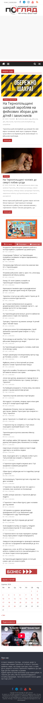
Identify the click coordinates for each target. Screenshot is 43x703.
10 (3, 599)
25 (9, 606)
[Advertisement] (21, 37)
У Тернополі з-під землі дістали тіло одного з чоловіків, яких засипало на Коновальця (19, 488)
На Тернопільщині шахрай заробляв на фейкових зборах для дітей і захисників (20, 109)
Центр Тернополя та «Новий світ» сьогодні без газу (21, 419)
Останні (9, 244)
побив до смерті (19, 191)
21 (26, 602)
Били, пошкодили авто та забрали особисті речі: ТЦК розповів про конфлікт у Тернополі (20, 457)
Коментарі (36, 244)
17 (3, 602)
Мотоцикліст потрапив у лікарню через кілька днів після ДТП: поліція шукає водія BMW (21, 402)
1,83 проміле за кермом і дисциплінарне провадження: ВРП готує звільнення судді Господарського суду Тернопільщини (17, 512)
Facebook (21, 119)
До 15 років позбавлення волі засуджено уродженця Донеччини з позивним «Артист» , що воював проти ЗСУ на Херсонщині (20, 306)
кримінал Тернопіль (9, 188)
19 (15, 602)
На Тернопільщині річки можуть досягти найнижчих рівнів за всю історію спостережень (21, 315)
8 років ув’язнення (24, 185)
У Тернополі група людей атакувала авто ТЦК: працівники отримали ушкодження (19, 465)
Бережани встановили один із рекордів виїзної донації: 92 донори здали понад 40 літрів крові (19, 289)
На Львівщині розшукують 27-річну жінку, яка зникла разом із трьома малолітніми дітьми (21, 389)
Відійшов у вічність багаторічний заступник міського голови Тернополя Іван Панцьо (18, 363)
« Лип (3, 615)
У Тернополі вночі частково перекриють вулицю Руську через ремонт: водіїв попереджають (20, 535)
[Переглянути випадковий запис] (39, 64)
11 (9, 599)
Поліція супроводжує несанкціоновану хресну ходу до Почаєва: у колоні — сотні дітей (21, 356)
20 (20, 602)
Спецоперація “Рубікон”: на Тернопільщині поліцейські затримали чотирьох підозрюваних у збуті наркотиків (20, 257)
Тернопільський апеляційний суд (24, 122)
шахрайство (6, 124)
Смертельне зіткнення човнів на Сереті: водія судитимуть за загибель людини (19, 449)
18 (9, 602)
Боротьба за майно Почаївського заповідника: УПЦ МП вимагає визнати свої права (21, 371)
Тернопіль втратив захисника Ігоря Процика (18, 396)
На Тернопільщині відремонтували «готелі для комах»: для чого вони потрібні (19, 560)
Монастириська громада (24, 188)
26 (15, 606)
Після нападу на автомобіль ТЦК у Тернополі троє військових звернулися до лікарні (21, 340)
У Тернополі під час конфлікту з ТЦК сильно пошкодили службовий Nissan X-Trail (18, 426)
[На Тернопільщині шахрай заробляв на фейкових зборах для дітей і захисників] (21, 76)
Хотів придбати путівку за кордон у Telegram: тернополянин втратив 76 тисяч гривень (19, 527)
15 (32, 599)
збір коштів (9, 122)
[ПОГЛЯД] (3, 64)
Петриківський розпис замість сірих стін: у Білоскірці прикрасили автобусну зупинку (21, 274)
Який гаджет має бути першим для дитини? (18, 520)
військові (35, 119)
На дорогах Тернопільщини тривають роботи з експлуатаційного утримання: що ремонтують (20, 248)
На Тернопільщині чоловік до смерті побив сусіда (20, 181)
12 (15, 599)
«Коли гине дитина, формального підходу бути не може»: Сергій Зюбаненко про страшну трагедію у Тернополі (20, 380)
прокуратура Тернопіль (32, 191)
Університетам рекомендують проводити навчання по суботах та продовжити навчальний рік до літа (21, 542)
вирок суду (28, 119)
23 (38, 602)
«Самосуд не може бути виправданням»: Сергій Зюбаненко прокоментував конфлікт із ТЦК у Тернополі (19, 331)
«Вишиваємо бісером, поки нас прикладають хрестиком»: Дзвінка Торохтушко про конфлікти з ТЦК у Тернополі (20, 411)
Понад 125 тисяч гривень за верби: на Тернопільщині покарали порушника (16, 282)
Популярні (22, 244)
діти (4, 122)
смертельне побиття (9, 193)
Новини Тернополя (10, 99)
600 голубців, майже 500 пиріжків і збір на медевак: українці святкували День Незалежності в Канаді (21, 441)
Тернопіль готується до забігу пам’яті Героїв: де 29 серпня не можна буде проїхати (21, 297)
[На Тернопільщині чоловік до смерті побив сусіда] (21, 149)
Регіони (6, 176)
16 (38, 599)
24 (3, 606)
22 (32, 602)
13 (20, 599)
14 (26, 599)
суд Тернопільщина (22, 193)
